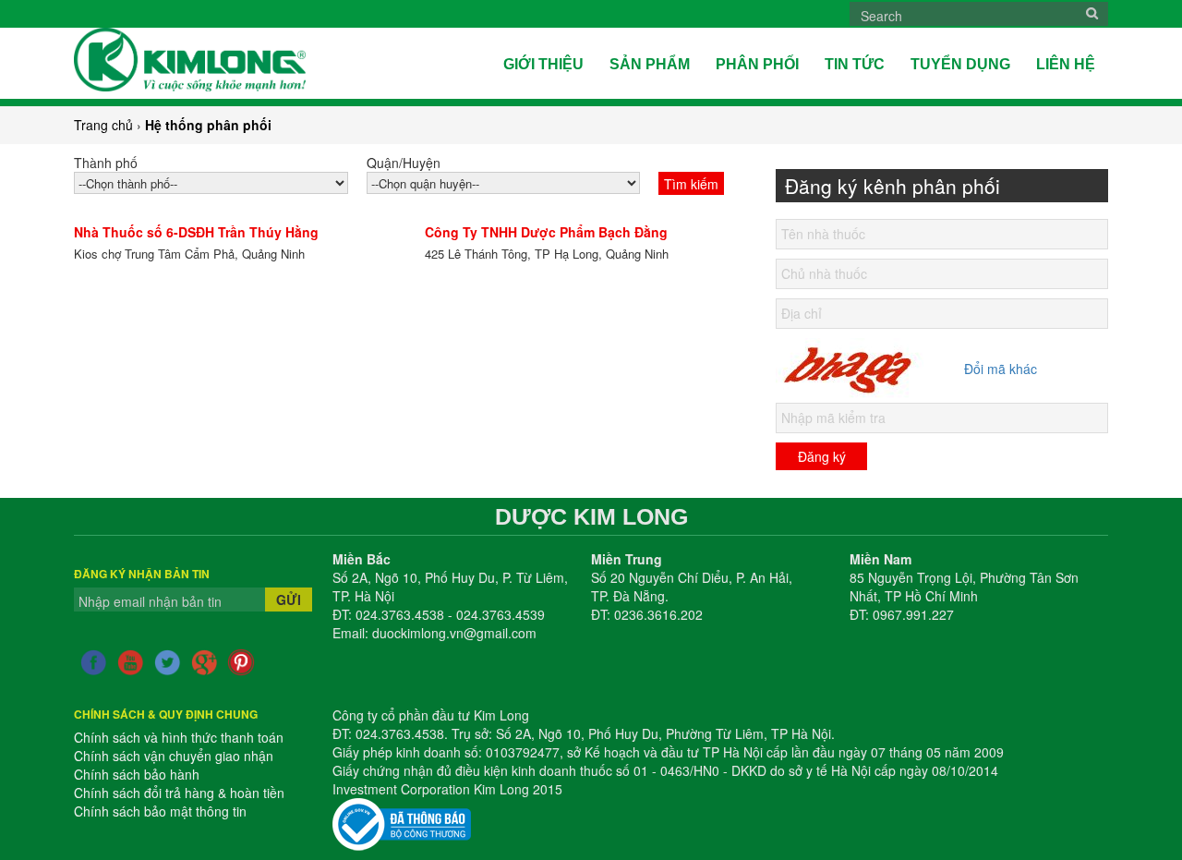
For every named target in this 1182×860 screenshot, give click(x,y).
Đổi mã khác (1000, 368)
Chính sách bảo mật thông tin (160, 811)
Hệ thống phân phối (208, 124)
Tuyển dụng (960, 64)
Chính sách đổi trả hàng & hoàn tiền (179, 792)
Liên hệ (1065, 64)
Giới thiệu (543, 64)
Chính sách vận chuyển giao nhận (173, 755)
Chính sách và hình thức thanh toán (178, 737)
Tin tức (855, 64)
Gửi (288, 599)
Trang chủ (103, 124)
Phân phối (757, 64)
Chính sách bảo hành (136, 774)
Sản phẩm (649, 64)
